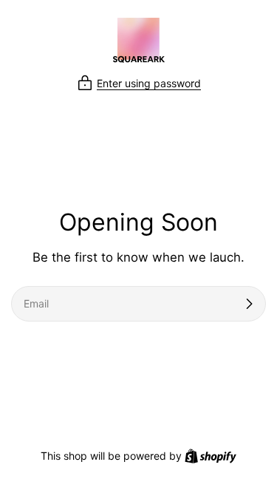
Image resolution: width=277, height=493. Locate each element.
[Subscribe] (248, 303)
